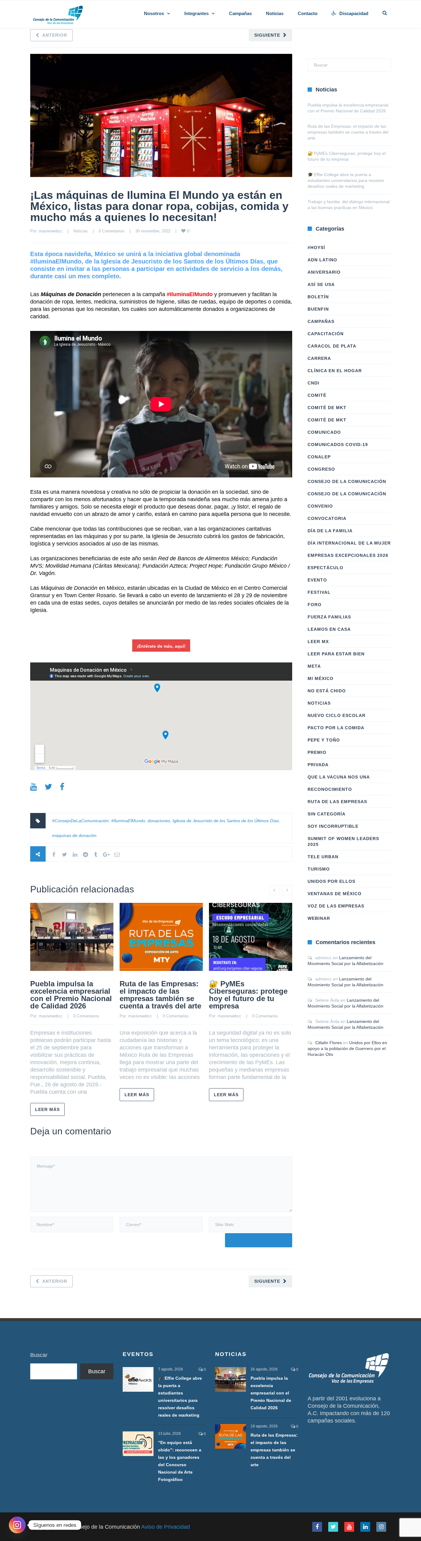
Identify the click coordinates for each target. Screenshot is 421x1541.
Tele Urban (323, 856)
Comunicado (324, 432)
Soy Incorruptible (333, 826)
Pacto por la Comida (336, 727)
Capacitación (326, 333)
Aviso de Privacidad (165, 1527)
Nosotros (154, 13)
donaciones (159, 820)
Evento (317, 579)
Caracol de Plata (332, 346)
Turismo (319, 869)
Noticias (275, 13)
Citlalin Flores (328, 1042)
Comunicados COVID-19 (338, 444)
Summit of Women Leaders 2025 (343, 841)
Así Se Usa (321, 284)
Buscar (38, 1355)
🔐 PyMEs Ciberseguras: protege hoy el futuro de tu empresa (248, 995)
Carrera (319, 358)
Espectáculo (325, 567)
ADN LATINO (322, 259)
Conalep (319, 456)
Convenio (320, 506)
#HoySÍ (316, 247)
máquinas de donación (74, 835)
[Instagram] (17, 1525)
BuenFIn (318, 309)
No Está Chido (327, 690)
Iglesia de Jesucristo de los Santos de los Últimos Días (226, 820)
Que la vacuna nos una (339, 777)
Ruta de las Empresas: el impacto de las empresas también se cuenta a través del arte (160, 995)
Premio (317, 752)
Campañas (240, 13)
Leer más (47, 1109)
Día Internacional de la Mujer (349, 543)
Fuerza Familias (329, 616)
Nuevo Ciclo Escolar (337, 715)
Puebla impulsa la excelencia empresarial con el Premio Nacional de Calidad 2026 (71, 995)
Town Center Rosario (90, 595)
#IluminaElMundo (128, 820)
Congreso (321, 469)
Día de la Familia (330, 530)
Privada (318, 764)
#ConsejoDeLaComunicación (80, 820)
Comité (317, 395)
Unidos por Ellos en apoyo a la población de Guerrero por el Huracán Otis (347, 1048)
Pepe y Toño (324, 740)
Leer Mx (318, 641)
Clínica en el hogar (335, 370)
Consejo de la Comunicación (347, 481)
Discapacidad (353, 13)
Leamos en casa (329, 629)
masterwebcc (51, 231)
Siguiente (267, 35)
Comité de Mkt (327, 407)
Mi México (320, 678)
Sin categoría (326, 813)
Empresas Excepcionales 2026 (348, 555)
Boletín (318, 296)
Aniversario (324, 272)
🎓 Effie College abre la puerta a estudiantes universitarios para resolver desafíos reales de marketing (346, 180)
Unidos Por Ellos (331, 881)
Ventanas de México (335, 893)
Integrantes (196, 13)
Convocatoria (327, 518)
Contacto (307, 13)
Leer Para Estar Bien (336, 653)
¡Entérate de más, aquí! (161, 646)
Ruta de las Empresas (337, 801)
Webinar (319, 918)
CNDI (313, 382)
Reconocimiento (330, 789)
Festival (319, 592)
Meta (314, 666)
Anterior (54, 35)
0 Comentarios (112, 231)
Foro (314, 604)
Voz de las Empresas (336, 905)
